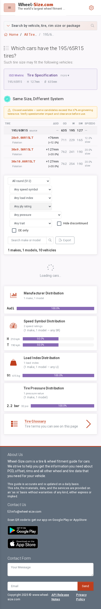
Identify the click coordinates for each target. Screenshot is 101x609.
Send (85, 586)
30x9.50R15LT (22, 149)
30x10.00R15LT (23, 161)
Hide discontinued (75, 223)
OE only (23, 230)
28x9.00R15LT (22, 137)
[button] (50, 25)
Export (67, 240)
